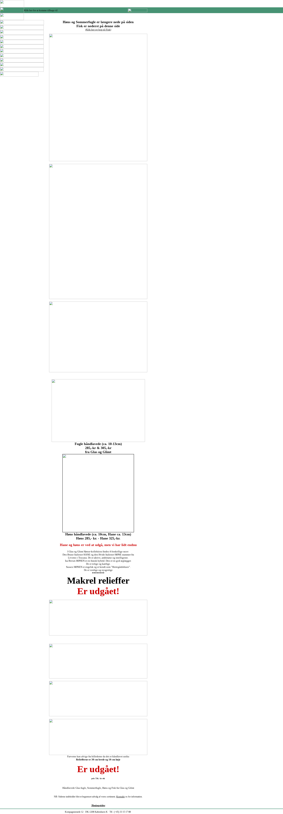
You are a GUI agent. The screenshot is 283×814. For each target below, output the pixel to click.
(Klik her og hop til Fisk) (98, 29)
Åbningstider (98, 805)
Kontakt (120, 796)
